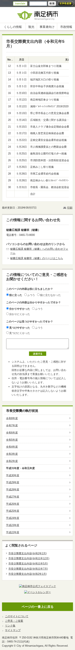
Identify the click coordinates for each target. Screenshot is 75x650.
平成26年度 (12, 503)
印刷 (69, 207)
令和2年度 (12, 461)
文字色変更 (65, 3)
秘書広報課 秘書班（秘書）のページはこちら (36, 258)
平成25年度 (12, 510)
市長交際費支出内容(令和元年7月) (28, 568)
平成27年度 (12, 496)
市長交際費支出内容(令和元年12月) (28, 558)
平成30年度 (12, 475)
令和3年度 (12, 453)
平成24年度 (12, 517)
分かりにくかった (19, 314)
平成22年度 (12, 532)
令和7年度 (12, 425)
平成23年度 (12, 525)
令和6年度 (12, 432)
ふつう (31, 295)
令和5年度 (12, 439)
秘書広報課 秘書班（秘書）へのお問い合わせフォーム (39, 251)
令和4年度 (12, 446)
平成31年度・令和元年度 (20, 468)
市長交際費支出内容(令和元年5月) (28, 563)
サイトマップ (13, 630)
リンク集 (10, 625)
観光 (31, 26)
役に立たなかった (50, 295)
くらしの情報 (13, 26)
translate (20, 3)
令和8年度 (12, 418)
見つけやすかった (19, 327)
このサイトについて (16, 616)
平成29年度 (12, 482)
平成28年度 (12, 489)
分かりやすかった (19, 308)
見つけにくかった (19, 333)
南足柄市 (37, 15)
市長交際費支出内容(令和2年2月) (27, 553)
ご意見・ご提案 (14, 620)
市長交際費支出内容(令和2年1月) (27, 573)
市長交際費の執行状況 (22, 410)
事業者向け (47, 26)
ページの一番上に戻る (38, 606)
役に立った (15, 295)
